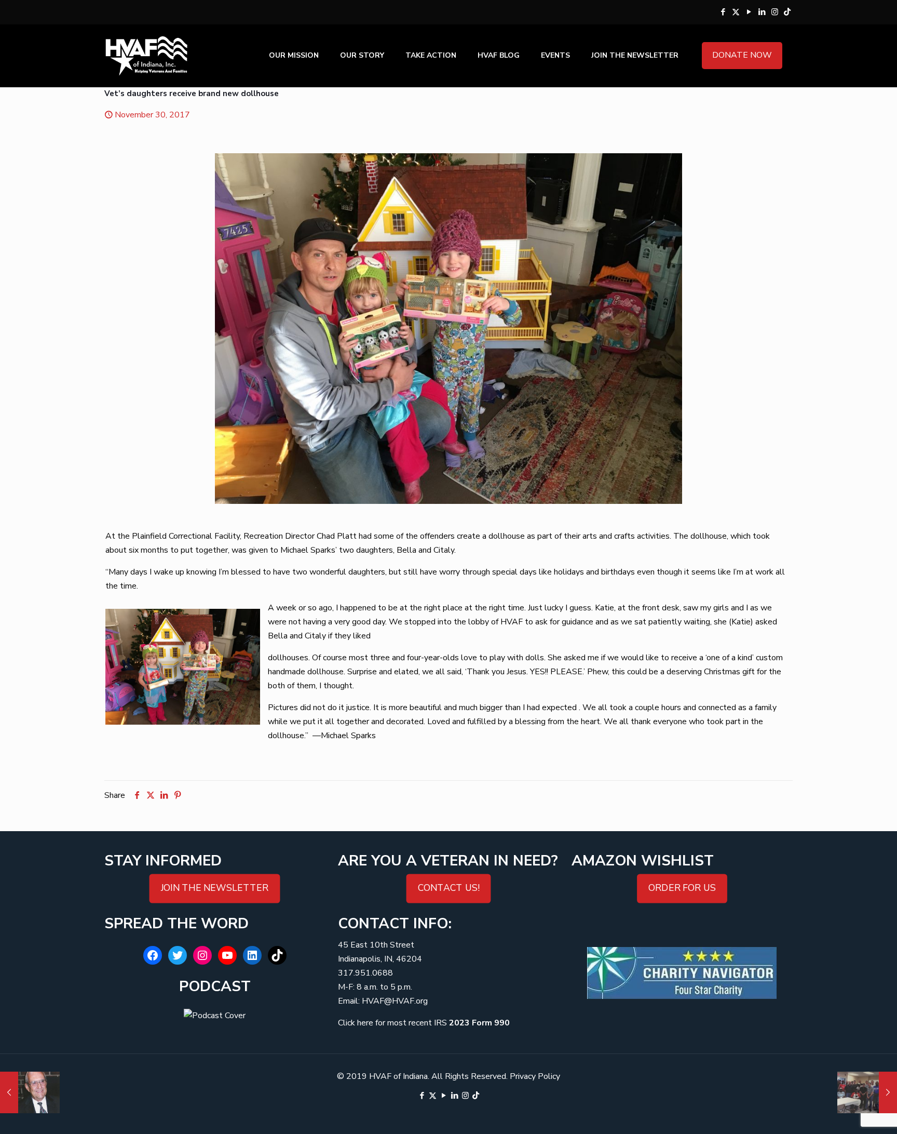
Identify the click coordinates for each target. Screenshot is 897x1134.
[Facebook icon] (723, 12)
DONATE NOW (742, 55)
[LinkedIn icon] (762, 12)
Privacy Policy (535, 1076)
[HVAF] (146, 55)
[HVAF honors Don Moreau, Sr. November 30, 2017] (30, 1092)
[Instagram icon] (775, 12)
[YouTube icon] (749, 12)
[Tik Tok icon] (787, 12)
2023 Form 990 (479, 1023)
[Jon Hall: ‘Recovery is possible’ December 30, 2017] (867, 1092)
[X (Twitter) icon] (736, 12)
